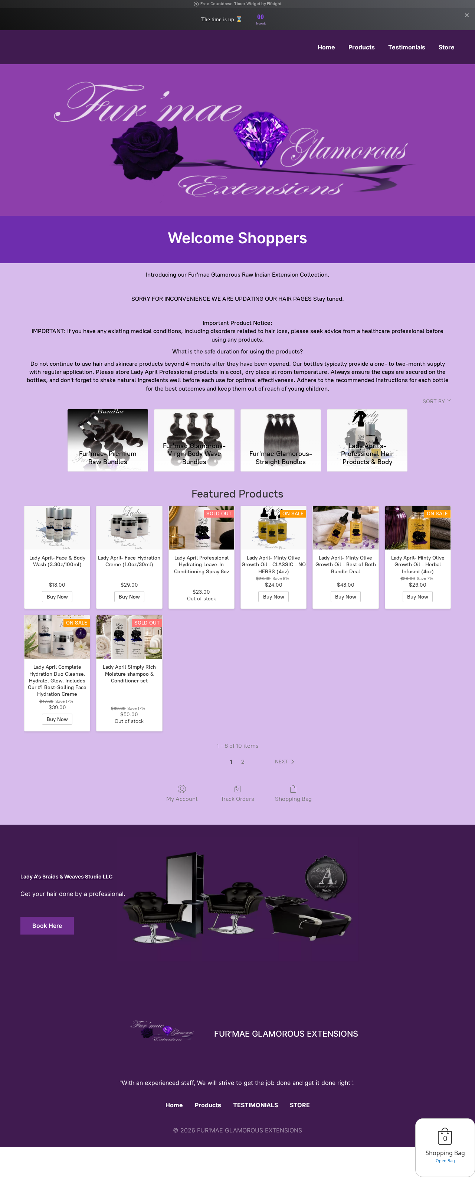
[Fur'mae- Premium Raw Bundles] (108, 424)
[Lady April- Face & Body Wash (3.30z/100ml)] (57, 528)
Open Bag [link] (445, 1160)
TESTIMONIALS (255, 1105)
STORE (300, 1105)
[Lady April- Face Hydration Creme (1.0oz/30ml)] (129, 528)
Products (208, 1105)
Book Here (47, 925)
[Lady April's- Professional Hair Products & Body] (367, 424)
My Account (182, 798)
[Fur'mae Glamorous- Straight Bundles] (280, 424)
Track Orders (237, 798)
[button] (286, 762)
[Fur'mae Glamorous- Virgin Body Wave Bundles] (194, 424)
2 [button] (243, 761)
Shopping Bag (293, 798)
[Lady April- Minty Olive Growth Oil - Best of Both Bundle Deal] (345, 528)
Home (174, 1105)
